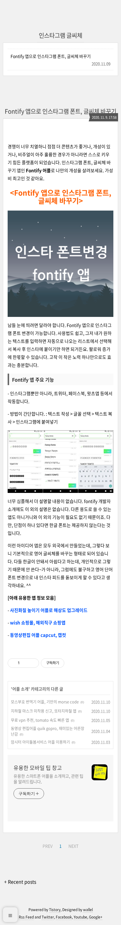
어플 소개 (20, 689)
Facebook (64, 917)
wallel (88, 909)
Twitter (48, 917)
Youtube (80, 917)
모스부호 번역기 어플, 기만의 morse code (45, 701)
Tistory (54, 909)
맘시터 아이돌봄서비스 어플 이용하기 (40, 742)
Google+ (95, 917)
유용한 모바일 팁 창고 (38, 767)
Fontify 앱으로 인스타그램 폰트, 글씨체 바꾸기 (51, 56)
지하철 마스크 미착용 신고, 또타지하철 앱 (43, 711)
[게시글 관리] (32, 663)
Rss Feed (26, 917)
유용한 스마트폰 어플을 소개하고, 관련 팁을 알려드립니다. (48, 778)
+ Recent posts (20, 881)
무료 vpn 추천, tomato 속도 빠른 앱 (40, 720)
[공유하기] (25, 663)
